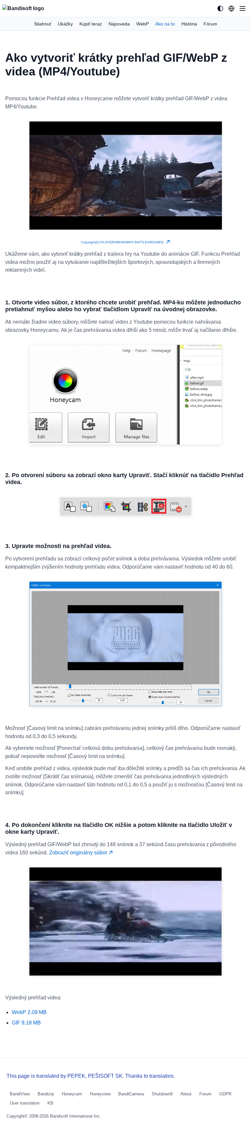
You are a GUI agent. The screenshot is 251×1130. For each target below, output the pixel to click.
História (189, 23)
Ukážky (65, 23)
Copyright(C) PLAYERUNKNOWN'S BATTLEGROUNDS (123, 242)
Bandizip (46, 1093)
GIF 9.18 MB (26, 1022)
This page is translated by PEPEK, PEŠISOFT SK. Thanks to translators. (91, 1076)
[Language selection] (231, 8)
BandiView (20, 1093)
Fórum (210, 23)
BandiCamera (131, 1093)
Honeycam (72, 1093)
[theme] (220, 8)
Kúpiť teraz (90, 23)
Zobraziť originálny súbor (79, 852)
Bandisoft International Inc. (75, 1116)
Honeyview (100, 1093)
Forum (205, 1093)
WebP (142, 23)
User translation (25, 1103)
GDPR (225, 1093)
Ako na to (165, 23)
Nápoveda (119, 23)
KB (50, 1103)
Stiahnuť (42, 23)
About (186, 1093)
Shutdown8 (162, 1093)
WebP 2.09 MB (29, 1012)
